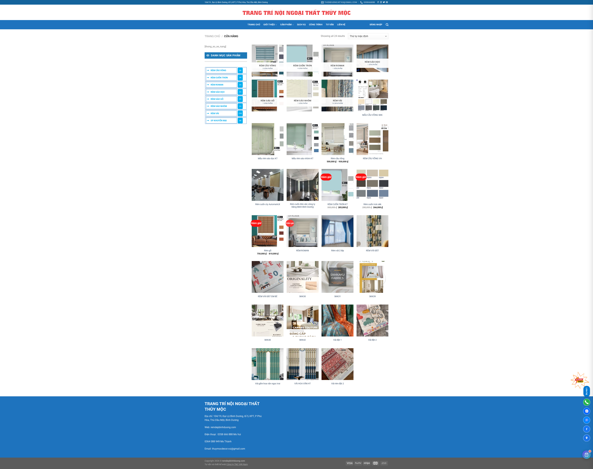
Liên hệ (341, 24)
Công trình (315, 24)
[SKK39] (373, 277)
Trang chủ (254, 24)
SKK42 (302, 340)
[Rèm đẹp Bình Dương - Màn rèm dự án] (296, 12)
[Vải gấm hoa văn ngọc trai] (268, 364)
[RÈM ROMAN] (303, 231)
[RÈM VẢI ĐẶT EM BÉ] (268, 277)
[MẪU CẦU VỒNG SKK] (373, 96)
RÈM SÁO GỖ (217, 99)
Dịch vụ (301, 24)
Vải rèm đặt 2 (337, 383)
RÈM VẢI (215, 113)
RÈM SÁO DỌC (218, 92)
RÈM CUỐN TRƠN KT (338, 204)
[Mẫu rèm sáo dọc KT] (268, 139)
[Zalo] (586, 411)
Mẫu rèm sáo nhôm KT (302, 158)
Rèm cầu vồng (337, 158)
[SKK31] (337, 277)
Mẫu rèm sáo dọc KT (268, 158)
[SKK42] (303, 320)
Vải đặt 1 (337, 340)
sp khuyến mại (219, 120)
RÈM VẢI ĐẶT (372, 250)
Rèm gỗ (267, 250)
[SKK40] (268, 320)
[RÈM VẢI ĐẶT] (373, 231)
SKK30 (302, 296)
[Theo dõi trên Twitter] (384, 2)
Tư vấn (330, 24)
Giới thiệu (269, 24)
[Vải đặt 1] (337, 320)
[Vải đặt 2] (373, 320)
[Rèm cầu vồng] (337, 139)
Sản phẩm (286, 24)
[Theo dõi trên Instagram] (381, 2)
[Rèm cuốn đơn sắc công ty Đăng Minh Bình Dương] (303, 185)
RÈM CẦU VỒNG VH (372, 158)
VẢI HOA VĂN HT (302, 383)
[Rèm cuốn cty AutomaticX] (268, 185)
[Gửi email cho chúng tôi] (387, 2)
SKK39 (372, 296)
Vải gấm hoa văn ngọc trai (267, 383)
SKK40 (267, 340)
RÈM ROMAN (217, 84)
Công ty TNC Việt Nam (237, 464)
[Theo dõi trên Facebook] (378, 2)
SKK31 (337, 296)
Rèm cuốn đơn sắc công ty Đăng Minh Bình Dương (302, 205)
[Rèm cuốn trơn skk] (373, 185)
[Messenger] (586, 420)
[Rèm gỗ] (268, 231)
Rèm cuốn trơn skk (372, 204)
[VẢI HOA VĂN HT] (303, 364)
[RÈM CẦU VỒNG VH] (373, 139)
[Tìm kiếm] (387, 25)
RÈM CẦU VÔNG (218, 70)
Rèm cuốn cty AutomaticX (267, 204)
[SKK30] (303, 277)
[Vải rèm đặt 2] (337, 364)
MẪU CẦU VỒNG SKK (372, 115)
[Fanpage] (586, 429)
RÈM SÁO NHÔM (219, 106)
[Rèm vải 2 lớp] (337, 231)
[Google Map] (586, 438)
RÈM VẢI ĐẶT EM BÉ (267, 296)
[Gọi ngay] (586, 402)
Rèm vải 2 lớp (337, 250)
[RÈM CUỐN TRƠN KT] (337, 185)
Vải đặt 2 (372, 340)
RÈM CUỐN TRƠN (219, 77)
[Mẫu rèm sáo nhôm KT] (303, 139)
